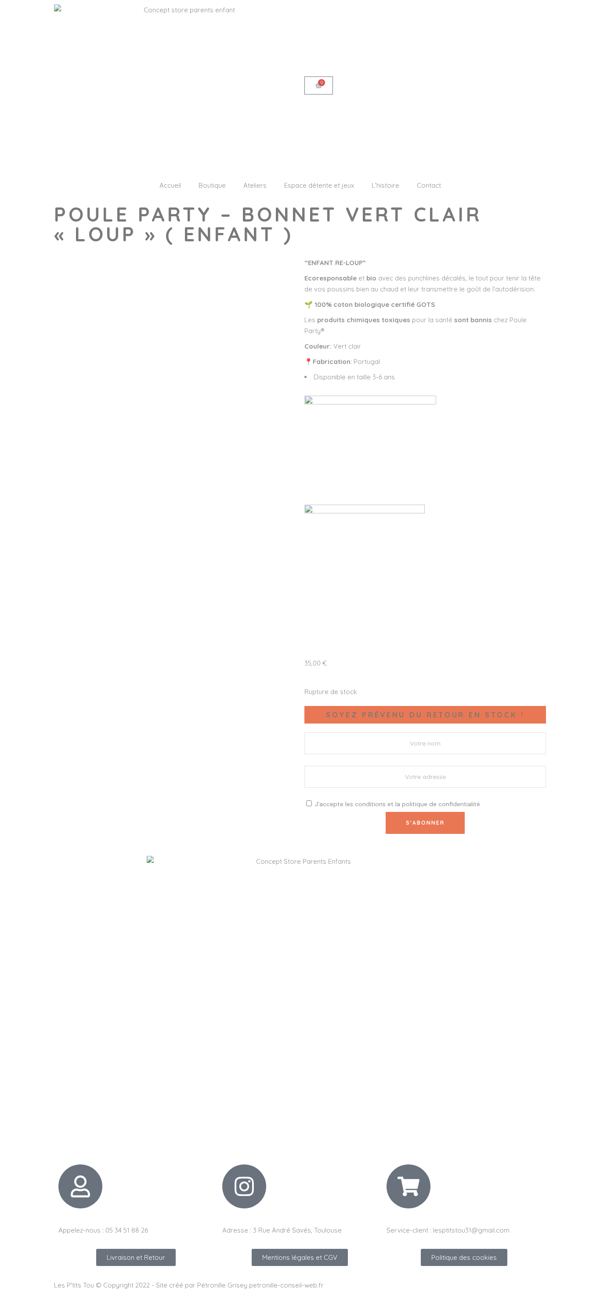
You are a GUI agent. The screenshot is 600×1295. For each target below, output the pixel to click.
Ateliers (255, 185)
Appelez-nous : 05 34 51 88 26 (103, 1230)
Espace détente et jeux (319, 185)
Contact (429, 185)
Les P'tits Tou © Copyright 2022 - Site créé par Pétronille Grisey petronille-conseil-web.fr (189, 1285)
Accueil (170, 185)
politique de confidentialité (441, 804)
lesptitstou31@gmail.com (471, 1230)
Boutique (212, 185)
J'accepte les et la (396, 804)
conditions (370, 804)
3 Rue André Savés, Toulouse (297, 1230)
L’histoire (385, 185)
